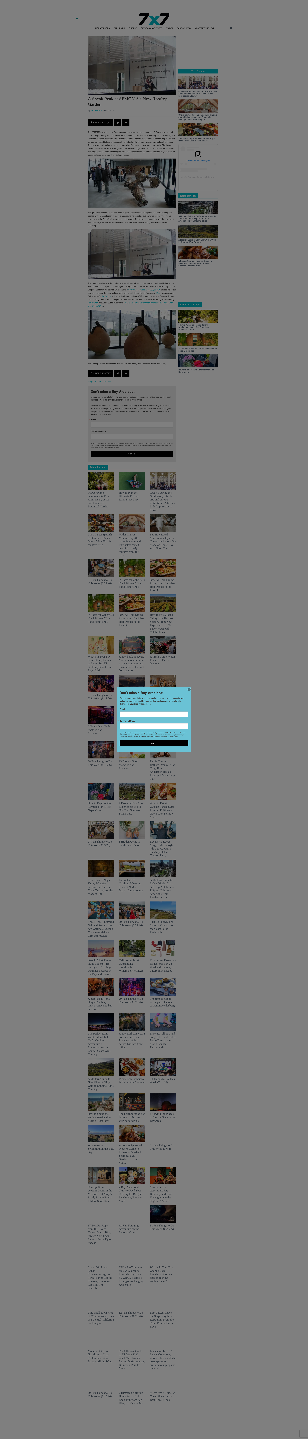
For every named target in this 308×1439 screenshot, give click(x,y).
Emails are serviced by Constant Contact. (166, 737)
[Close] (189, 689)
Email (122, 709)
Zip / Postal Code (127, 721)
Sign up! (154, 743)
